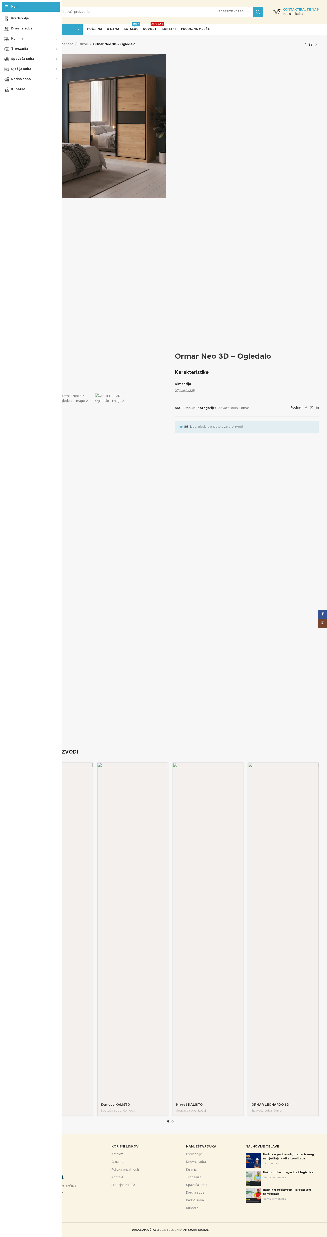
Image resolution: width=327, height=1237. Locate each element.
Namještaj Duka (201, 1146)
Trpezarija (193, 1177)
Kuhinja (191, 1169)
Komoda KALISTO (115, 1104)
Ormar (83, 44)
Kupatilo (192, 1208)
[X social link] (312, 408)
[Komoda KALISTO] (133, 931)
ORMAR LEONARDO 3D (270, 1104)
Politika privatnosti (125, 1169)
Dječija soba (195, 1192)
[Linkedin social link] (317, 408)
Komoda (129, 1110)
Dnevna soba (196, 1161)
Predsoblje (194, 1154)
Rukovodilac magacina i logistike (288, 1172)
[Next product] (316, 44)
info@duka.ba (293, 14)
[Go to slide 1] (168, 1121)
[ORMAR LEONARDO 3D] (283, 931)
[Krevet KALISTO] (208, 931)
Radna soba (195, 1200)
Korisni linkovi (125, 1146)
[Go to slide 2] (172, 1121)
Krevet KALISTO (189, 1104)
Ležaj (202, 1110)
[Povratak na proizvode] (310, 44)
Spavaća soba (62, 44)
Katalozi (117, 1154)
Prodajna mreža (123, 1185)
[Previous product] (305, 44)
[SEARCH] (258, 12)
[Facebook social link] (306, 408)
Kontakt (117, 1177)
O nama (117, 1161)
